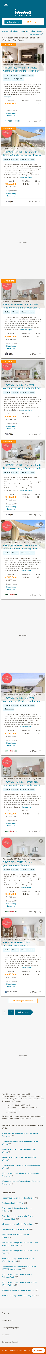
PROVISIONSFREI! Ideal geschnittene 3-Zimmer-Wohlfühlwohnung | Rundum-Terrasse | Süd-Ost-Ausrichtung (20, 944)
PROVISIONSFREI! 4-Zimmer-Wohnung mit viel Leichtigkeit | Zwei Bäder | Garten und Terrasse (22, 387)
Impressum (6, 1335)
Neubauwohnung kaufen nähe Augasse (18, 1296)
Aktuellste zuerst (34, 34)
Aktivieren (38, 1350)
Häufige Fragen (7, 1320)
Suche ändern (14, 22)
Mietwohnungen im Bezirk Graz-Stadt (17, 1224)
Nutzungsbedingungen (10, 1328)
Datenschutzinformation (10, 1342)
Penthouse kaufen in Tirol (12, 1203)
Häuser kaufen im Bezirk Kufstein (16, 1229)
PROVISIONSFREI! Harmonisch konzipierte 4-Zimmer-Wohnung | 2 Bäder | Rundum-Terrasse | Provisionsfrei (21, 306)
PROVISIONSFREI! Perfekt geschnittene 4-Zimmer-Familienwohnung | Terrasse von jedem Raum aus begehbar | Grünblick (20, 864)
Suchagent (34, 22)
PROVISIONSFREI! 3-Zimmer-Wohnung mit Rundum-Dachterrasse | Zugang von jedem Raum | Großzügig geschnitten (22, 700)
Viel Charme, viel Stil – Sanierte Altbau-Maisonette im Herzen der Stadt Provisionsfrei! (21, 69)
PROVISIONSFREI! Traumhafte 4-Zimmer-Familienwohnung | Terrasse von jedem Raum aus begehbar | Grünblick (22, 154)
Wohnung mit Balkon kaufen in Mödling (18, 1290)
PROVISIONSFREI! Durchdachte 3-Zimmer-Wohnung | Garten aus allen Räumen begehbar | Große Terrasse (22, 467)
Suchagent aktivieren (24, 1001)
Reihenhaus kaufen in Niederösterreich (18, 1198)
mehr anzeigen (26, 177)
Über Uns (5, 1313)
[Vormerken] (41, 46)
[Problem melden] (40, 121)
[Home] (23, 13)
